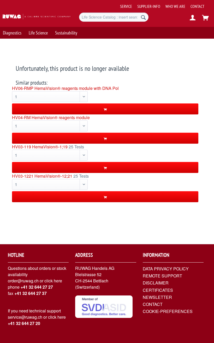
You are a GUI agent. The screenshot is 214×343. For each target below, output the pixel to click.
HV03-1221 (22, 176)
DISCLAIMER (156, 283)
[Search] (143, 17)
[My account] (193, 18)
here (58, 281)
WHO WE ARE (175, 6)
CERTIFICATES (158, 290)
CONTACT (197, 6)
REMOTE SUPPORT (162, 276)
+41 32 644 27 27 (37, 287)
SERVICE (126, 6)
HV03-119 (21, 147)
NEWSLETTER (157, 297)
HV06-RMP (22, 88)
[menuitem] (165, 4)
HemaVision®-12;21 (53, 176)
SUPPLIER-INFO (148, 6)
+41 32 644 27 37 (30, 293)
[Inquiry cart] (205, 18)
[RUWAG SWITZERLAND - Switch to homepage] (32, 17)
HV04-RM (21, 117)
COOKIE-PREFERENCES (168, 311)
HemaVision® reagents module (61, 117)
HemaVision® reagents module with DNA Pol (76, 88)
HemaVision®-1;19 (50, 147)
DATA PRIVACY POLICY (166, 269)
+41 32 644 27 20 (24, 323)
